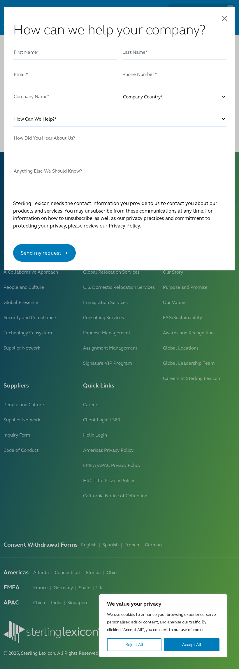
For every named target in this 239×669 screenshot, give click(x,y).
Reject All (134, 644)
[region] (163, 625)
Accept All (191, 644)
